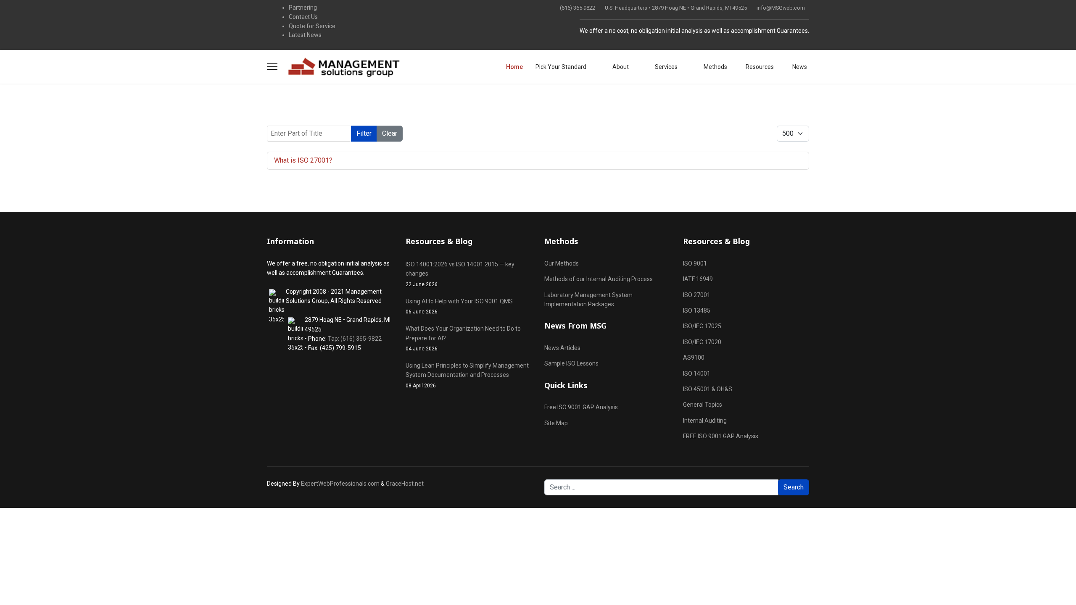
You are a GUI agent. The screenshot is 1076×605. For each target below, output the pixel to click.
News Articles (562, 348)
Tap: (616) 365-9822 (355, 338)
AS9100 (693, 357)
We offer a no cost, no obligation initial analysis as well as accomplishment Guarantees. (694, 30)
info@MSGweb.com (781, 8)
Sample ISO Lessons (571, 363)
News (799, 66)
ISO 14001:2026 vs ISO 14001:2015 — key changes (460, 274)
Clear (389, 133)
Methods (714, 66)
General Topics (702, 404)
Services (666, 66)
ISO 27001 (696, 295)
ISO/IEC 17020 (702, 342)
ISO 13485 (696, 310)
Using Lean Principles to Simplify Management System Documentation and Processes (467, 375)
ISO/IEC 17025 (702, 326)
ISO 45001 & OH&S (707, 389)
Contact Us (303, 16)
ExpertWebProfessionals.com (340, 483)
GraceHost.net (405, 483)
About (620, 66)
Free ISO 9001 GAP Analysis (581, 407)
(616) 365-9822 (577, 8)
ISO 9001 (695, 263)
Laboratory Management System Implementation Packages (588, 300)
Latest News (305, 35)
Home (514, 66)
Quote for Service (312, 26)
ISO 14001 (696, 373)
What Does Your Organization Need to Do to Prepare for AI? (463, 338)
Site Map (556, 423)
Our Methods (561, 263)
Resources (759, 66)
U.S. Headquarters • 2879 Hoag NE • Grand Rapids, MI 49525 (676, 8)
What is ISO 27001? (303, 160)
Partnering (303, 7)
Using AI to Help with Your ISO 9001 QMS (459, 306)
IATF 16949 (698, 279)
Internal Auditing (705, 420)
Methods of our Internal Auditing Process (598, 279)
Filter (364, 133)
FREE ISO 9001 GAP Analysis (720, 436)
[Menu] (272, 67)
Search (793, 487)
